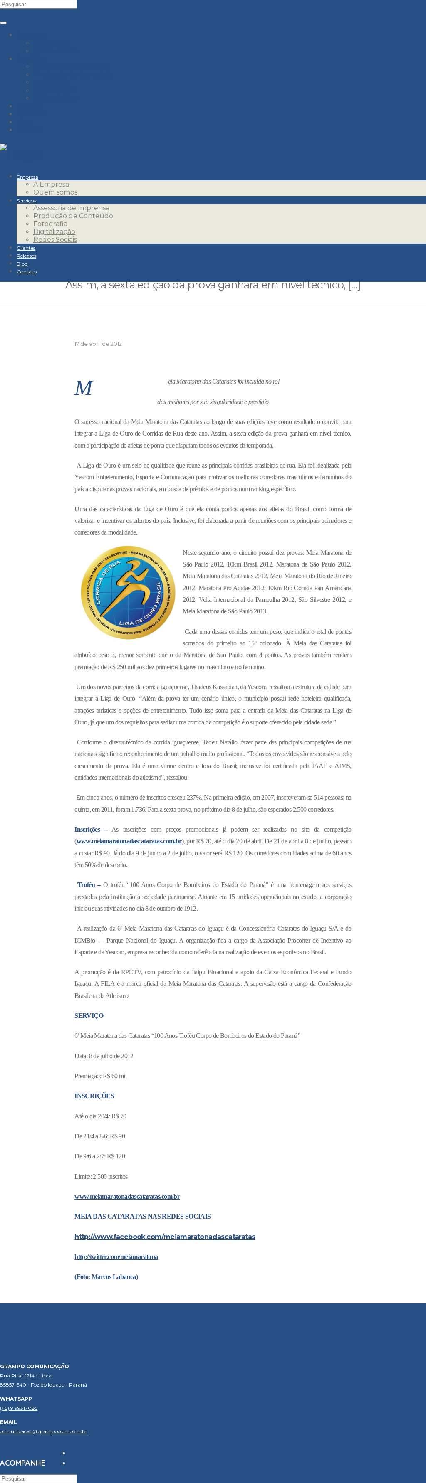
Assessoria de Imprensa (71, 67)
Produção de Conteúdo (73, 75)
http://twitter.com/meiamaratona (116, 1256)
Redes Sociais (55, 98)
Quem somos (55, 51)
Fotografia (50, 82)
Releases (31, 114)
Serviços (30, 59)
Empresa (31, 35)
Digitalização (54, 90)
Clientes (30, 106)
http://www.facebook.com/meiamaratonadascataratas (164, 1237)
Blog (24, 122)
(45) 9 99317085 (18, 1408)
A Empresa (51, 43)
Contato (30, 130)
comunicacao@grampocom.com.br (43, 1431)
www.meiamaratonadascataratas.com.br (129, 841)
